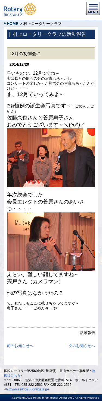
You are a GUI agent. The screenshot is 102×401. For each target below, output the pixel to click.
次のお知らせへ (82, 345)
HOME (12, 24)
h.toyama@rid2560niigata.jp (27, 389)
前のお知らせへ (20, 345)
